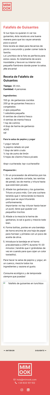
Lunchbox (12, 55)
